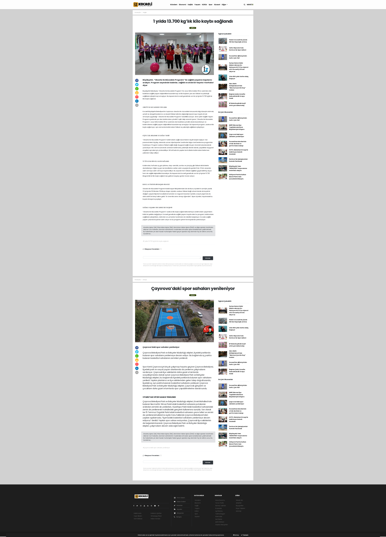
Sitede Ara (239, 500)
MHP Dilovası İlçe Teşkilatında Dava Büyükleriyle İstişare (236, 127)
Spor (210, 4)
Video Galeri (181, 502)
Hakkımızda (137, 513)
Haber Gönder (155, 519)
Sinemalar (218, 516)
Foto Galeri (181, 498)
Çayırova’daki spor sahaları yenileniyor (236, 135)
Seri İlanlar (218, 519)
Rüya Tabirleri (240, 508)
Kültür (204, 4)
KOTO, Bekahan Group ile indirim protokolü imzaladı (238, 152)
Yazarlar (179, 505)
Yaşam (197, 4)
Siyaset (217, 4)
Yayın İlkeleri (138, 516)
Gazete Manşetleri (221, 525)
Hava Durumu (220, 500)
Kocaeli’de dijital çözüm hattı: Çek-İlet (238, 57)
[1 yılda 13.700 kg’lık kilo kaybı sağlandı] (174, 54)
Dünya (145, 280)
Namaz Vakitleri (220, 506)
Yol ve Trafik (219, 503)
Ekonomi (182, 4)
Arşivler (179, 509)
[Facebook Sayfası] (134, 506)
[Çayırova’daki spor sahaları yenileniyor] (174, 321)
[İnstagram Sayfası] (141, 506)
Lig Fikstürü (219, 511)
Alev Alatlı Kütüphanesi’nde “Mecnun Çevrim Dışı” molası (237, 87)
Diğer (224, 4)
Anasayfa (138, 12)
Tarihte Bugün (220, 514)
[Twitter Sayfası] (138, 506)
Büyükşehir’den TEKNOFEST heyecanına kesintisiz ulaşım (238, 168)
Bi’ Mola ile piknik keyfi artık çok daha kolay (237, 104)
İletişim (179, 517)
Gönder (207, 258)
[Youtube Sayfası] (145, 506)
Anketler (238, 503)
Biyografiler (239, 506)
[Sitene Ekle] (159, 506)
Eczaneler (218, 508)
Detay (236, 535)
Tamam (245, 535)
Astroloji (238, 511)
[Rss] (152, 506)
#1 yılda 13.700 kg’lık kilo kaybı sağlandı (155, 241)
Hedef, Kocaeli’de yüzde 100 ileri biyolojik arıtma (238, 41)
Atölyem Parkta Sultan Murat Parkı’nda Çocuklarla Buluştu (237, 177)
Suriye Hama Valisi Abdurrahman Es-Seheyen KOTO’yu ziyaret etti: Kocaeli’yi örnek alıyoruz (238, 67)
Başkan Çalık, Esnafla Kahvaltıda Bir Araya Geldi (237, 96)
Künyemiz (180, 513)
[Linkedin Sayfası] (148, 506)
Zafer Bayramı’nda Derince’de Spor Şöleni (237, 49)
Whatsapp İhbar (156, 516)
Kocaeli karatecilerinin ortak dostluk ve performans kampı (237, 144)
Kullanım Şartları (156, 513)
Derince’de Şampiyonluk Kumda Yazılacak (238, 160)
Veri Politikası (138, 519)
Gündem (173, 4)
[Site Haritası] (155, 506)
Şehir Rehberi (219, 522)
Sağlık (190, 4)
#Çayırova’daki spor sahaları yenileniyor (156, 448)
